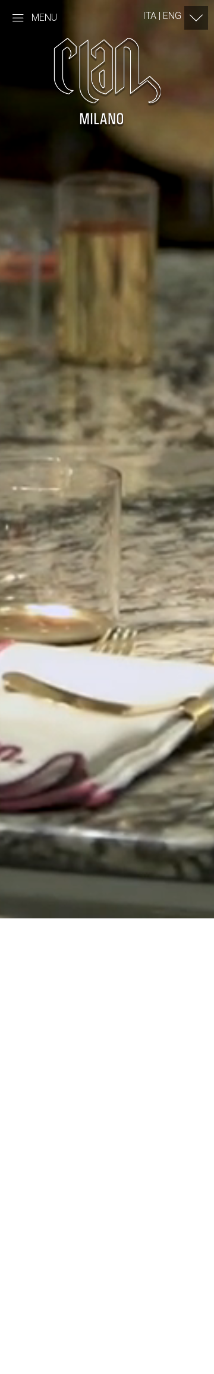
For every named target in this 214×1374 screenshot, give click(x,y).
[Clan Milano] (107, 80)
